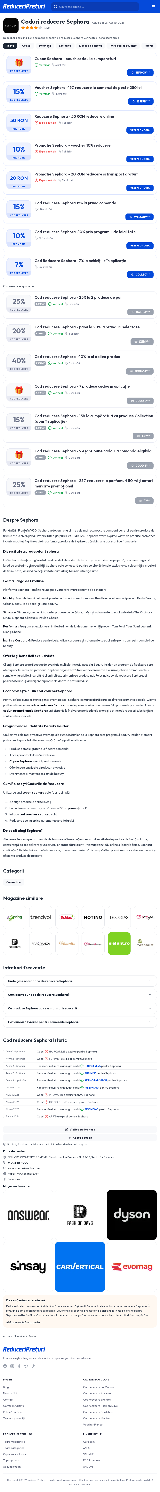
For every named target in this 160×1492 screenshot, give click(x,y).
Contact (8, 1399)
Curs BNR (89, 1441)
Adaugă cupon (12, 1466)
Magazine (19, 1336)
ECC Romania (91, 1460)
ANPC (86, 1448)
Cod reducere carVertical (99, 1387)
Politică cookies (12, 1412)
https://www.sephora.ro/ (23, 1173)
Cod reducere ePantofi (97, 1399)
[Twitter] (26, 1366)
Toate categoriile (13, 1448)
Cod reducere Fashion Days (100, 1406)
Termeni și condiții (14, 1418)
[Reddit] (5, 1366)
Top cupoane (11, 1460)
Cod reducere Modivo (96, 1418)
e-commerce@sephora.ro (24, 1168)
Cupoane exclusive (14, 1454)
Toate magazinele (14, 1441)
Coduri (26, 45)
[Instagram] (12, 1366)
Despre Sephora (90, 45)
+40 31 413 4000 (18, 1162)
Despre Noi (10, 1393)
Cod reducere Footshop (98, 1412)
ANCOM (88, 1466)
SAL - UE (88, 1454)
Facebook (14, 1179)
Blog (6, 1387)
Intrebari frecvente (123, 45)
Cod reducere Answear (97, 1393)
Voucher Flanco (93, 1424)
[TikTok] (33, 1366)
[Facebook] (19, 1366)
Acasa (6, 1336)
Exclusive (65, 45)
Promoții (45, 45)
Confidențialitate (13, 1406)
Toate (10, 45)
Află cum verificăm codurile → (24, 1322)
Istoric (149, 45)
